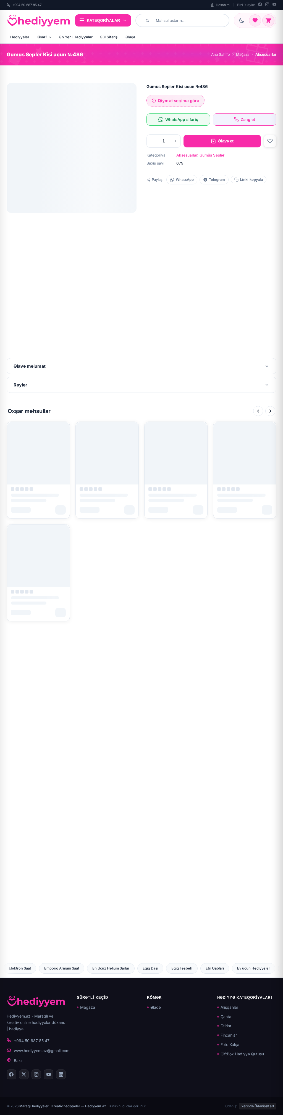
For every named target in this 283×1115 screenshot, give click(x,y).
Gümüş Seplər (212, 155)
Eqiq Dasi (79, 968)
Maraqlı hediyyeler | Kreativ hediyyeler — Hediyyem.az (63, 1106)
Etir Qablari (143, 968)
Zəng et (248, 119)
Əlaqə (130, 37)
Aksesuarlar (186, 155)
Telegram (217, 180)
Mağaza (242, 54)
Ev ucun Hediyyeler (182, 968)
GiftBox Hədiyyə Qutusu (242, 1054)
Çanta (226, 1016)
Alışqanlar (229, 1007)
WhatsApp (185, 180)
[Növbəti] (270, 411)
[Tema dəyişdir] (242, 20)
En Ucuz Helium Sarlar (39, 968)
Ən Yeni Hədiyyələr (76, 37)
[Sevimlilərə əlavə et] (270, 141)
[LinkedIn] (61, 1074)
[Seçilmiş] (255, 20)
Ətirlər (226, 1025)
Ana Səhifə (220, 54)
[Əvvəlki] (258, 411)
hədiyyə (16, 1028)
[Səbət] (268, 20)
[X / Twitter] (24, 1074)
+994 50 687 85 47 (27, 5)
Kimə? (41, 37)
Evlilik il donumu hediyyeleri (235, 968)
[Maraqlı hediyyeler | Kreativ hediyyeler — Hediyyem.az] (39, 20)
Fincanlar (229, 1035)
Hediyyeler (19, 37)
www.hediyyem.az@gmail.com (41, 1050)
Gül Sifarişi (109, 37)
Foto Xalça (230, 1044)
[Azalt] (152, 141)
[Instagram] (267, 5)
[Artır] (175, 141)
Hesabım (223, 5)
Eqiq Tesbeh (110, 968)
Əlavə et (226, 141)
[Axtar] (147, 20)
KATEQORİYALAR (103, 20)
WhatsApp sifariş (181, 119)
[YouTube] (274, 5)
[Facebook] (260, 5)
